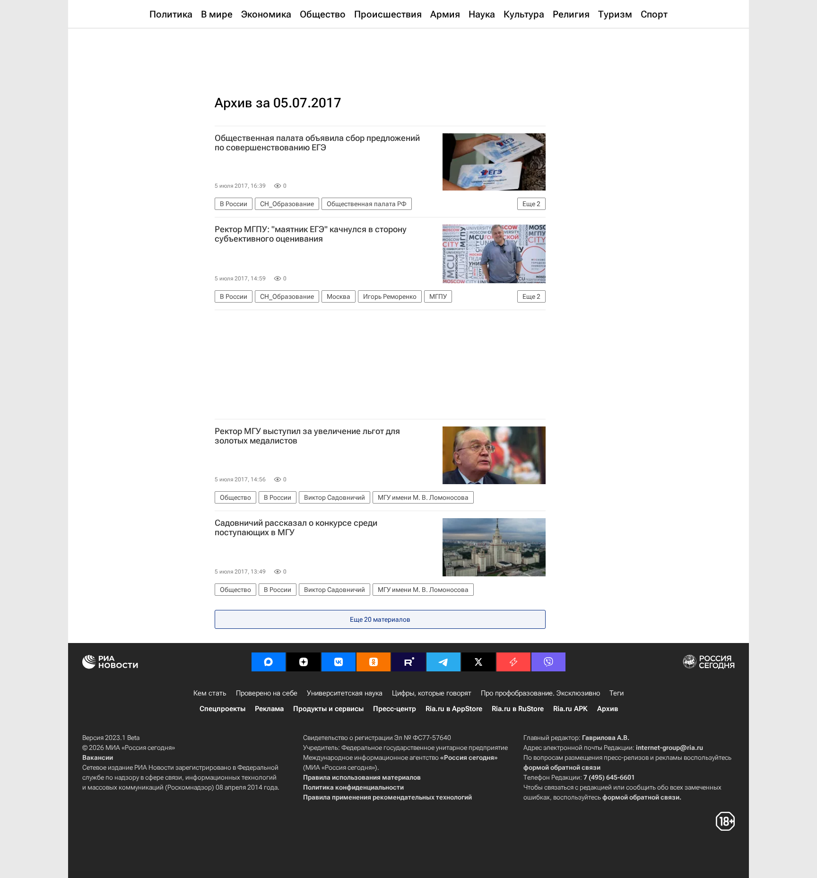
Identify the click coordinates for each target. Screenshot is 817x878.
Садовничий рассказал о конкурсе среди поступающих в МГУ (296, 527)
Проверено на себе (266, 693)
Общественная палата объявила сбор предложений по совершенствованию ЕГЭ (317, 142)
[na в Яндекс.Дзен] (304, 661)
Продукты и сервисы (328, 708)
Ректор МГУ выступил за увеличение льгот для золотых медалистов (307, 435)
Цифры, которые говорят (431, 693)
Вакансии (97, 757)
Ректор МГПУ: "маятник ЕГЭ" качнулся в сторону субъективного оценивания (311, 234)
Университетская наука (344, 693)
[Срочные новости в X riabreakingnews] (513, 661)
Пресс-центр (394, 708)
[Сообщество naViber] (548, 661)
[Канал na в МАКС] (269, 661)
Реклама (269, 708)
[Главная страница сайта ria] (408, 52)
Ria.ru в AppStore (454, 708)
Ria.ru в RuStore (518, 708)
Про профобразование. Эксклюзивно (540, 693)
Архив (607, 708)
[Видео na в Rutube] (408, 661)
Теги (616, 693)
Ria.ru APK (570, 708)
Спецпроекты (222, 708)
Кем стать (209, 693)
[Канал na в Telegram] (443, 661)
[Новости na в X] (478, 661)
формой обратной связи (561, 767)
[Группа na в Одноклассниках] (373, 661)
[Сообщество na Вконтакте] (339, 661)
